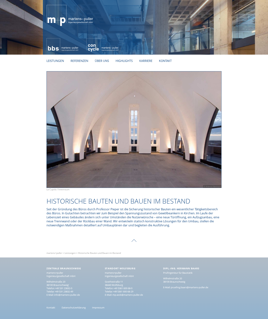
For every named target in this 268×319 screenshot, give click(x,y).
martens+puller (57, 3)
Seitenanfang (134, 238)
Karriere (145, 61)
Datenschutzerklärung (74, 307)
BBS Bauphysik (56, 40)
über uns (102, 61)
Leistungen (55, 61)
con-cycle (93, 40)
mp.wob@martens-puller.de (127, 294)
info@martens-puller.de (67, 294)
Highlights (124, 61)
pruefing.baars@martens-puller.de (189, 287)
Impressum (98, 307)
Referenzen (79, 61)
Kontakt (165, 61)
